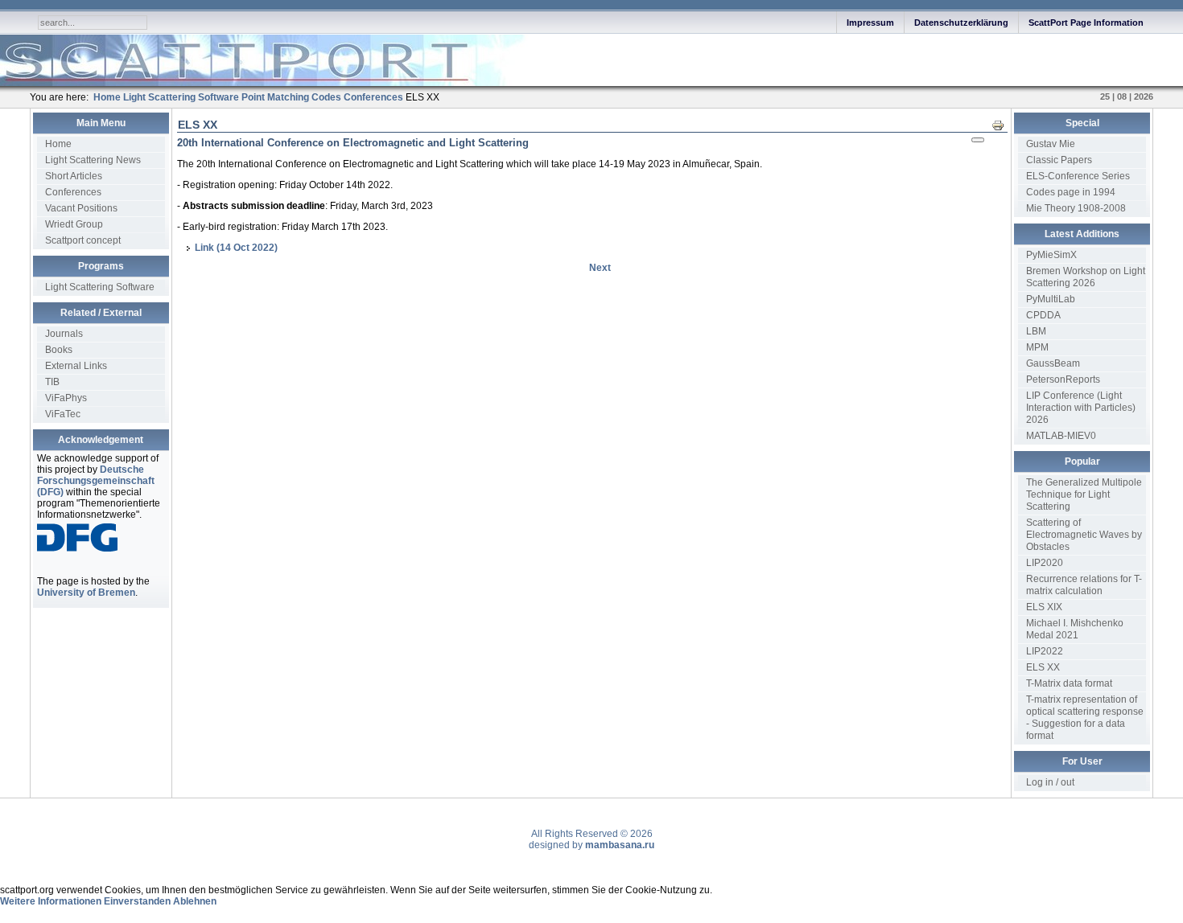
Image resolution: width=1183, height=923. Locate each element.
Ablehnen (194, 901)
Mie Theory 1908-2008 (1076, 208)
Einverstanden (137, 901)
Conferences (73, 192)
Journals (64, 333)
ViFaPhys (66, 398)
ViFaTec (62, 414)
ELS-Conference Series (1078, 176)
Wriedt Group (74, 224)
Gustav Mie (1050, 144)
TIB (52, 382)
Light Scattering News (93, 160)
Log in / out (1050, 782)
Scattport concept (83, 240)
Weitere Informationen (50, 901)
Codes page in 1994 (1070, 192)
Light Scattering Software (100, 287)
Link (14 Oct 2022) (236, 247)
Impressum (870, 22)
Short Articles (73, 176)
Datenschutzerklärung (961, 22)
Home (58, 144)
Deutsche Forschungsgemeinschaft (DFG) (96, 481)
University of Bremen (86, 592)
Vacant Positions (81, 208)
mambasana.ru (619, 845)
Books (58, 349)
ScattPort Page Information (1086, 22)
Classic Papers (1059, 160)
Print (1002, 124)
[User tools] (977, 139)
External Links (76, 365)
